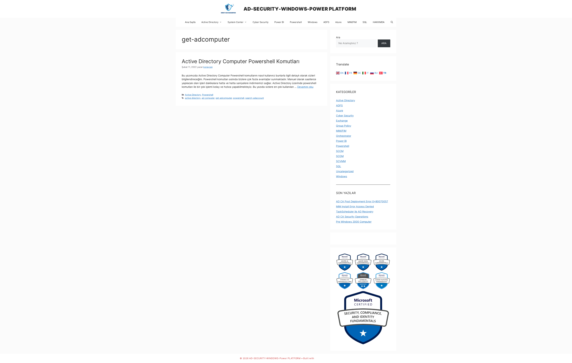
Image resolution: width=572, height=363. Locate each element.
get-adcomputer (224, 98)
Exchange (342, 120)
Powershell (296, 22)
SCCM (339, 151)
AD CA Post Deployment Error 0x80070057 (362, 201)
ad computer (208, 98)
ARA (384, 43)
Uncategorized (345, 171)
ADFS (326, 22)
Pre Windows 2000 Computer (354, 221)
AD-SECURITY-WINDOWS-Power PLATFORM (300, 9)
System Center (235, 22)
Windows (312, 22)
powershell (238, 98)
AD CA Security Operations (352, 216)
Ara (338, 37)
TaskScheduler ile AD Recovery (354, 211)
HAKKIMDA (378, 22)
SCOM (340, 156)
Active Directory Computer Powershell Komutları (240, 61)
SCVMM (341, 161)
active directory (192, 98)
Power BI (279, 22)
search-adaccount (254, 98)
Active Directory (209, 22)
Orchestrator (343, 135)
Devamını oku (305, 86)
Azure (338, 22)
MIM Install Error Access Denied (355, 206)
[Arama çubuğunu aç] (391, 22)
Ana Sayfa (190, 22)
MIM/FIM (352, 22)
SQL (365, 22)
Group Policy (343, 125)
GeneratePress (323, 358)
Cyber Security (260, 22)
